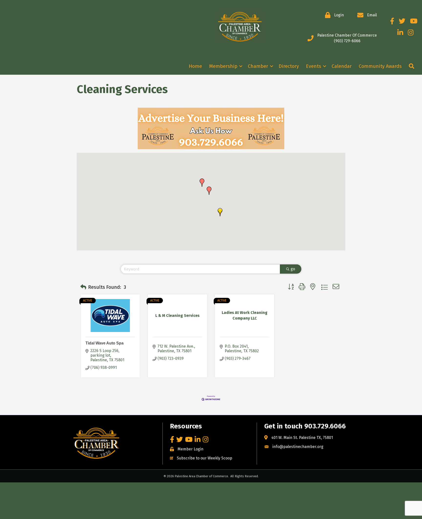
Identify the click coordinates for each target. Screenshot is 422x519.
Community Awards (380, 66)
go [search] (293, 269)
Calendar (342, 66)
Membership (223, 66)
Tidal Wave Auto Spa (104, 343)
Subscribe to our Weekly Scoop (204, 458)
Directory (289, 66)
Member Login (190, 449)
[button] (220, 212)
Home (195, 66)
